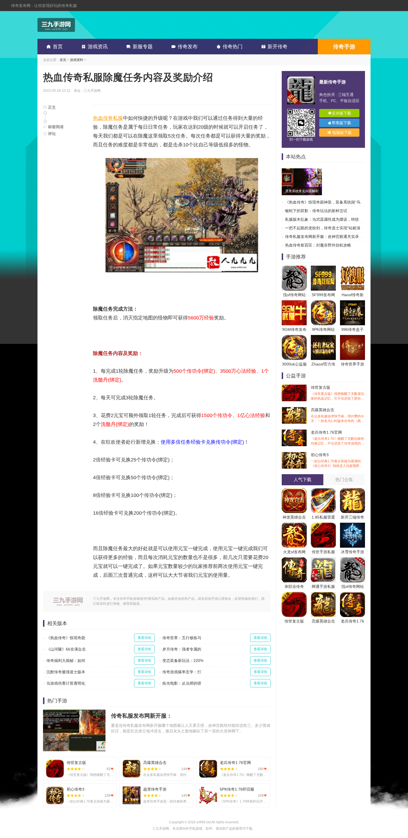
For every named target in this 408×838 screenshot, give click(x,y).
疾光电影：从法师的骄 (181, 683)
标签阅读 (55, 127)
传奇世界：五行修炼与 (181, 638)
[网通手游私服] (323, 560)
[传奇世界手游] (352, 338)
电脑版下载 (341, 132)
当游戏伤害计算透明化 (65, 683)
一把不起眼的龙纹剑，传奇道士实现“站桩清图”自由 (329, 228)
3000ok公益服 (294, 364)
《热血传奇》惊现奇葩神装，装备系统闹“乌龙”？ (327, 202)
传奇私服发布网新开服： (141, 716)
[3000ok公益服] (294, 338)
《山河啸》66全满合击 (66, 649)
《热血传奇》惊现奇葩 (65, 638)
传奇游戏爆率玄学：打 (181, 672)
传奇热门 (233, 46)
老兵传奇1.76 (352, 621)
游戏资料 (76, 60)
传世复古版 (337, 393)
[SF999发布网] (323, 268)
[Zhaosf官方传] (323, 338)
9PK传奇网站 (323, 329)
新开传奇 (278, 46)
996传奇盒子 (352, 329)
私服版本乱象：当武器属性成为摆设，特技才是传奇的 (331, 219)
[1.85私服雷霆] (323, 491)
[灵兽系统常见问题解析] (302, 171)
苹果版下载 (341, 123)
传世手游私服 (323, 552)
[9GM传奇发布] (294, 303)
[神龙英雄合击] (294, 491)
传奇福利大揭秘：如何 (65, 660)
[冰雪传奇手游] (352, 525)
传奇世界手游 (352, 364)
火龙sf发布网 (294, 552)
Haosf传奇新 (353, 295)
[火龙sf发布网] (294, 525)
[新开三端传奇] (352, 491)
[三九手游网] (56, 25)
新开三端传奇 (352, 517)
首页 (58, 46)
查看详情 (144, 638)
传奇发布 (188, 46)
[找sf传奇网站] (294, 268)
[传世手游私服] (323, 525)
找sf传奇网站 (294, 295)
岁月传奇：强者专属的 (181, 649)
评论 (51, 133)
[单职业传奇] (294, 560)
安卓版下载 (341, 113)
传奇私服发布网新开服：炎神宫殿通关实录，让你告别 (331, 236)
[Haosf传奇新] (352, 268)
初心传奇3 (337, 460)
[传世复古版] (294, 595)
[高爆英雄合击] (323, 595)
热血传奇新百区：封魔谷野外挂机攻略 (318, 245)
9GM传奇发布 (294, 329)
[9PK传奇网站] (323, 303)
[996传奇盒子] (352, 303)
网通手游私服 (323, 586)
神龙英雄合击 (294, 517)
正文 (51, 107)
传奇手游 (344, 47)
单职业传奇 (294, 586)
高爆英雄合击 (337, 415)
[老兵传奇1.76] (352, 595)
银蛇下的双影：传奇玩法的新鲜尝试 (316, 211)
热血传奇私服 (108, 118)
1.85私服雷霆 (323, 517)
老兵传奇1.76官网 (337, 438)
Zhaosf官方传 (323, 364)
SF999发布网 (323, 295)
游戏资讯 (98, 46)
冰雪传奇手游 (352, 552)
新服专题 (143, 46)
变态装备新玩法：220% (182, 660)
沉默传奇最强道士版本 (65, 672)
